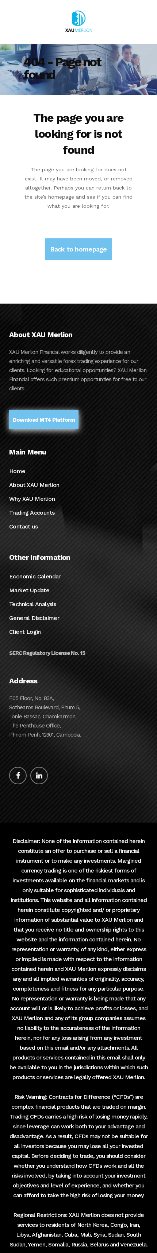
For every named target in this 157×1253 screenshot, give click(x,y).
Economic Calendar (35, 576)
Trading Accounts (31, 512)
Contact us (23, 526)
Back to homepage (78, 249)
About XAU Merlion (34, 484)
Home (17, 471)
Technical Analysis (32, 604)
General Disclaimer (34, 617)
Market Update (29, 590)
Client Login (25, 631)
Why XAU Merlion (32, 498)
